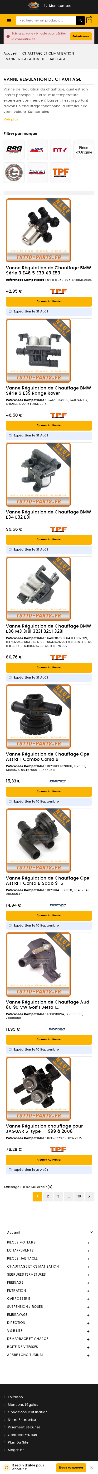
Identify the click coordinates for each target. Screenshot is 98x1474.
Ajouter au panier (49, 301)
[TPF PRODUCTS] (60, 172)
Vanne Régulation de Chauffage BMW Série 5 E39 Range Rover (48, 391)
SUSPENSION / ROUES (25, 1306)
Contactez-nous (22, 1435)
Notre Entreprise (22, 1420)
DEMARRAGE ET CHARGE (27, 1339)
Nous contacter (71, 1467)
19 (79, 1196)
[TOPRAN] (37, 172)
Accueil (13, 1232)
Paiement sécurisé (24, 1427)
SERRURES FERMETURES (26, 1274)
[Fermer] (91, 1467)
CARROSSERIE (18, 1298)
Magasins (16, 1450)
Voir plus (11, 119)
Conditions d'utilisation (28, 1412)
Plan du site (18, 1442)
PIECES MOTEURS (21, 1242)
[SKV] (14, 172)
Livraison (15, 1397)
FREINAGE (15, 1282)
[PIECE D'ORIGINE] (84, 150)
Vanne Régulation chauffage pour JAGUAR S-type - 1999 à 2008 (44, 1129)
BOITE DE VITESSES (22, 1347)
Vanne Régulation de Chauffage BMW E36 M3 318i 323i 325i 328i (48, 629)
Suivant (89, 1196)
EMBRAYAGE (17, 1314)
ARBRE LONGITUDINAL (25, 1355)
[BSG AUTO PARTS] (14, 150)
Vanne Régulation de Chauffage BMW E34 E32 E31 (48, 515)
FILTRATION (16, 1290)
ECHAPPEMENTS (20, 1250)
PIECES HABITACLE (22, 1258)
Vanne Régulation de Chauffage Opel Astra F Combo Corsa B (48, 757)
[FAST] (37, 150)
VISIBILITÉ (14, 1331)
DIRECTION (16, 1322)
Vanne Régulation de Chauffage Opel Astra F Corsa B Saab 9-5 (48, 881)
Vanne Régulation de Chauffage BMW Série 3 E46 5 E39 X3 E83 (48, 270)
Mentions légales (23, 1404)
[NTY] (60, 150)
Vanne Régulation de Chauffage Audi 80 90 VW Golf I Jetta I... (48, 1005)
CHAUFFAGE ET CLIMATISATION (33, 1266)
